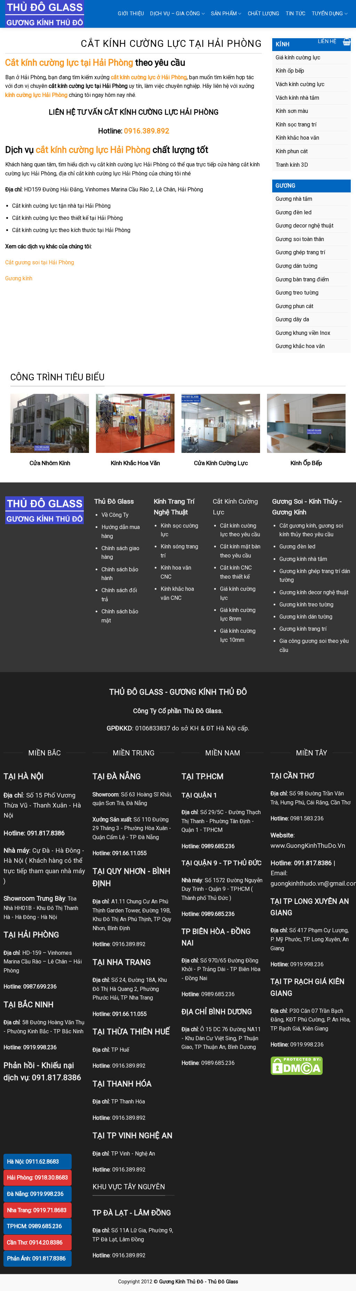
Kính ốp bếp (290, 70)
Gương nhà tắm (294, 199)
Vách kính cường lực (300, 84)
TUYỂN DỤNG (327, 14)
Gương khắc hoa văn (300, 346)
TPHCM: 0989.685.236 (34, 1226)
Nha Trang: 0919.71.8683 (37, 1210)
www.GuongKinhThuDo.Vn (307, 845)
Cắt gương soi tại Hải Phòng (39, 262)
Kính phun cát (292, 151)
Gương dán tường (296, 266)
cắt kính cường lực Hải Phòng (93, 149)
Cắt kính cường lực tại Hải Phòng (69, 62)
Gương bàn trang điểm (302, 279)
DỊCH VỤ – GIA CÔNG (175, 14)
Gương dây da (292, 319)
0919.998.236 (307, 964)
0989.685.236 (218, 846)
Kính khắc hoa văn (297, 137)
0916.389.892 (146, 131)
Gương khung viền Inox (303, 333)
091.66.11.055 (129, 853)
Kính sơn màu (292, 111)
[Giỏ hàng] (347, 41)
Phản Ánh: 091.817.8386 (36, 1258)
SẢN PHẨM (224, 14)
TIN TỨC (296, 14)
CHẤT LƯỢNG (264, 14)
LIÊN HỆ (327, 41)
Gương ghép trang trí (300, 252)
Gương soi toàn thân (300, 239)
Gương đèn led (294, 212)
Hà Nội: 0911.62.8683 (33, 1161)
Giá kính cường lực (298, 57)
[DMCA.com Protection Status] (296, 1065)
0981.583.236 (307, 818)
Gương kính (18, 278)
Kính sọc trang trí (296, 124)
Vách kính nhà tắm (297, 97)
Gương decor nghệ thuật (304, 225)
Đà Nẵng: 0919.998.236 (35, 1194)
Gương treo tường (297, 292)
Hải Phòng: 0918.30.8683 (37, 1177)
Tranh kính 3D (292, 165)
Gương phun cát (294, 306)
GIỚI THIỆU (131, 14)
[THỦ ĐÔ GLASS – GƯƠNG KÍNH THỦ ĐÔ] (49, 14)
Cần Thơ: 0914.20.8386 (35, 1242)
